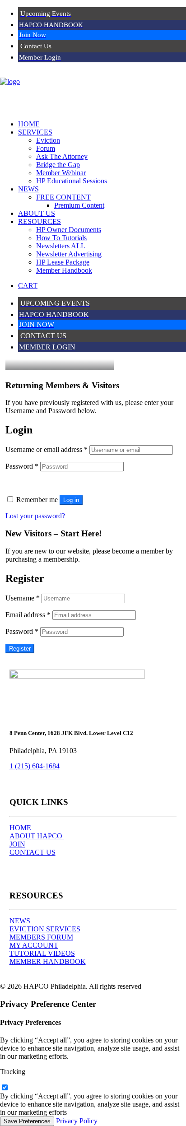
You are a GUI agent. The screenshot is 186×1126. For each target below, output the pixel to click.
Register (20, 648)
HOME (20, 828)
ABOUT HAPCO (36, 836)
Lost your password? (35, 516)
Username (22, 598)
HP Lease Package (62, 262)
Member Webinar (61, 173)
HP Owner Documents (68, 229)
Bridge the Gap (58, 164)
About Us (36, 213)
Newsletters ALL (60, 246)
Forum (45, 148)
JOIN (17, 844)
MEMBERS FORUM (41, 937)
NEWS (19, 921)
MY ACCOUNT (33, 945)
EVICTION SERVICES (44, 929)
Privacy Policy (77, 1121)
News (28, 189)
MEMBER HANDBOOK (47, 961)
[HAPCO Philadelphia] (93, 91)
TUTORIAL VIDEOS (42, 953)
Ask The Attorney (62, 156)
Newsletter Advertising (69, 254)
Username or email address (46, 449)
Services (35, 132)
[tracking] (4, 1088)
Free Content (63, 197)
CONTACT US (32, 852)
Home (29, 124)
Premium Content (79, 205)
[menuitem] (102, 13)
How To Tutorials (61, 238)
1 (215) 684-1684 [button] (34, 766)
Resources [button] (39, 221)
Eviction (48, 140)
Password (21, 466)
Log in (71, 500)
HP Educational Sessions (71, 181)
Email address (28, 615)
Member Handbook (64, 270)
